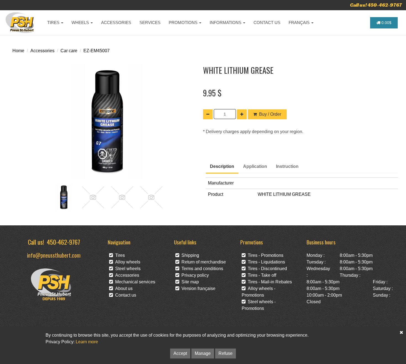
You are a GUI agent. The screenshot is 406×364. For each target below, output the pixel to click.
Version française (197, 288)
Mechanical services (134, 281)
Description (222, 166)
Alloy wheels (126, 262)
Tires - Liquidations (265, 262)
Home (18, 50)
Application (255, 166)
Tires (119, 255)
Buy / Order (270, 114)
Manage (203, 353)
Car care (68, 50)
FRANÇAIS (300, 22)
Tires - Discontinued (266, 268)
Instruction (287, 166)
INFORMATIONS (226, 22)
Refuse (225, 353)
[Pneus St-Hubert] (20, 22)
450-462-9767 (63, 241)
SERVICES (149, 22)
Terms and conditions (201, 268)
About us (123, 288)
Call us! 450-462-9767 (376, 5)
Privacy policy (194, 275)
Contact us (124, 295)
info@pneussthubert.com (54, 255)
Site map (189, 281)
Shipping (189, 255)
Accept (180, 353)
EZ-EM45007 (96, 50)
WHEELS (81, 22)
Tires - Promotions (264, 255)
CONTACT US (267, 22)
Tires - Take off (261, 275)
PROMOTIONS (184, 22)
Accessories (42, 50)
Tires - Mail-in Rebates (269, 281)
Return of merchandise (202, 262)
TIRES (53, 22)
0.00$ (385, 22)
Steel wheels (127, 268)
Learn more (87, 341)
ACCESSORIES (116, 22)
